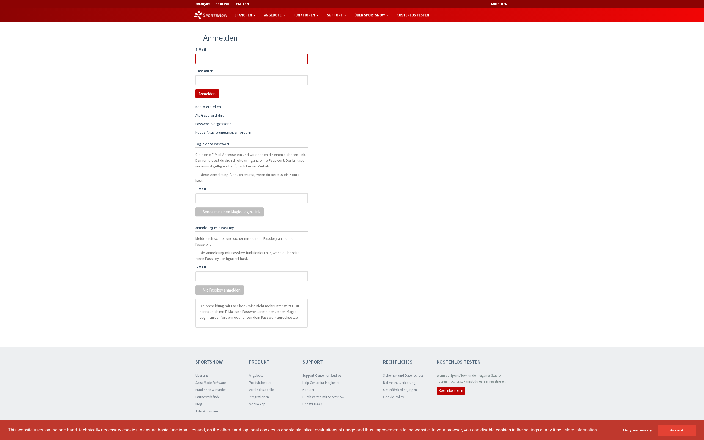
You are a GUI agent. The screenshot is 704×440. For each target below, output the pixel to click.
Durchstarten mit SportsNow (323, 397)
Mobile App (257, 404)
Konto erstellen (208, 106)
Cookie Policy (393, 397)
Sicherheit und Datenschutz (403, 375)
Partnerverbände (207, 397)
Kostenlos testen (413, 15)
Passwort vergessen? (213, 123)
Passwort (204, 70)
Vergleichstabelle (261, 389)
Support (335, 15)
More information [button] (580, 430)
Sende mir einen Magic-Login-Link (231, 212)
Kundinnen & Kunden (211, 389)
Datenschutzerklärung (399, 382)
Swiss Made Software (210, 382)
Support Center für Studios (321, 375)
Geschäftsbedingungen (400, 389)
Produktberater (260, 382)
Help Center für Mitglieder (320, 382)
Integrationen (259, 397)
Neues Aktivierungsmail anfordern (223, 132)
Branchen (243, 15)
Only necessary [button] (637, 430)
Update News (312, 404)
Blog (198, 404)
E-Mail (200, 49)
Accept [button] (676, 430)
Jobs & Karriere (206, 411)
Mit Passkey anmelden (221, 290)
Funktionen (304, 15)
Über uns (201, 375)
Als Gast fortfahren (211, 115)
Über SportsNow (370, 15)
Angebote (273, 15)
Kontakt (308, 389)
